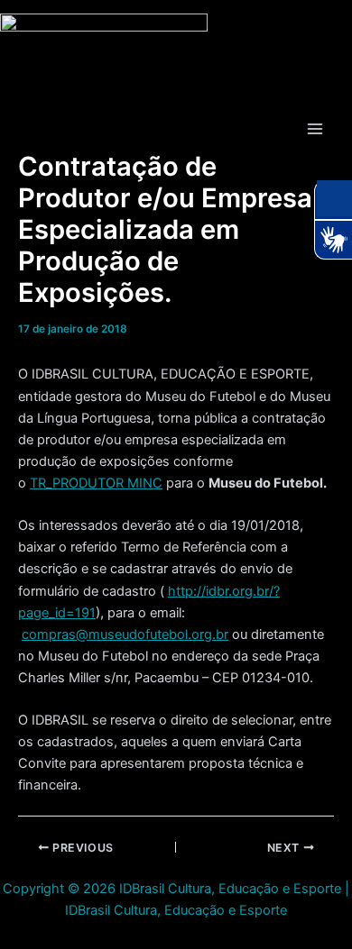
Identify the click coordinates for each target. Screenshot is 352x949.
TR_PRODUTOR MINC (96, 483)
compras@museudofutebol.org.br (125, 634)
